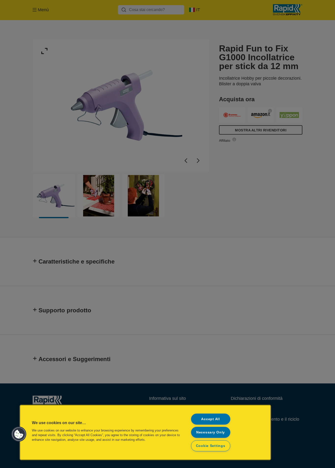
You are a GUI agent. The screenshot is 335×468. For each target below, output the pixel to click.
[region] (145, 432)
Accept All (210, 419)
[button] (19, 434)
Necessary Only (210, 432)
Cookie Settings (210, 446)
